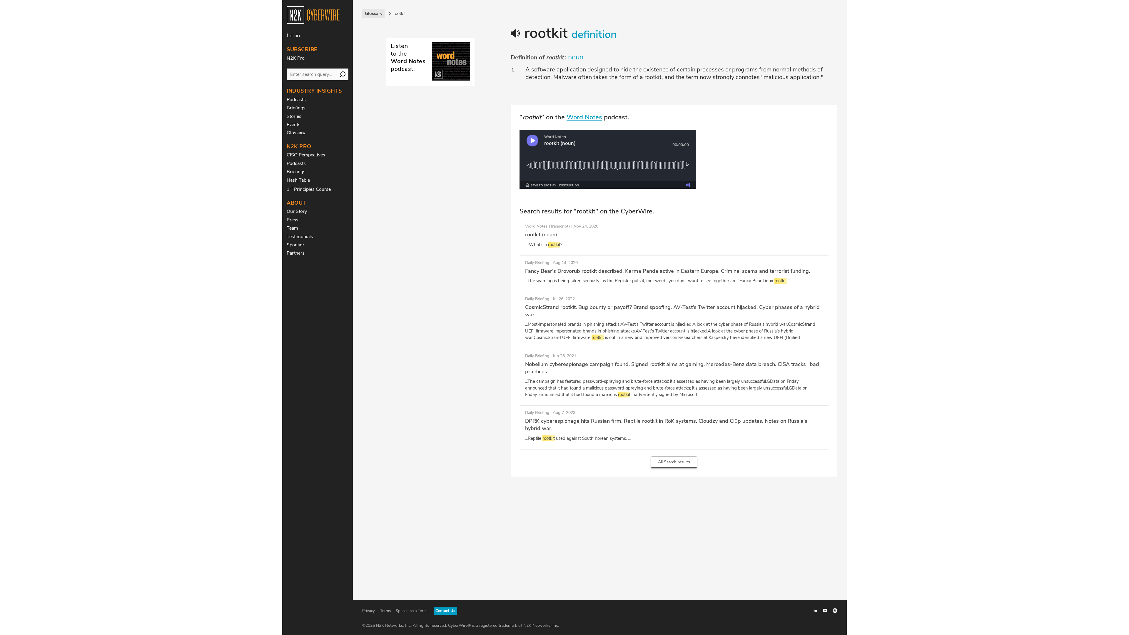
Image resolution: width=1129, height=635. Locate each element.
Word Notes (584, 117)
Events (293, 124)
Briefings (296, 108)
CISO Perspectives (306, 155)
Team (292, 228)
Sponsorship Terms (412, 611)
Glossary (296, 133)
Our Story (297, 211)
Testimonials (300, 236)
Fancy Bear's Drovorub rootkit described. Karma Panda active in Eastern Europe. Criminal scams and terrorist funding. (667, 271)
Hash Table (298, 180)
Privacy (368, 611)
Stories (294, 116)
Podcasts (296, 99)
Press (292, 220)
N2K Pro (296, 58)
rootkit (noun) (541, 234)
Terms (385, 611)
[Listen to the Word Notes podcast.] (430, 79)
